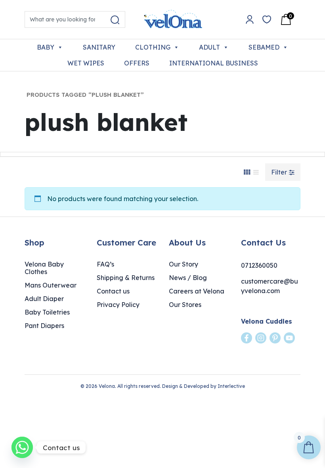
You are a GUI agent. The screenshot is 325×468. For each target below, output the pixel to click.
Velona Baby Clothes (44, 268)
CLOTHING (152, 47)
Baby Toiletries (47, 312)
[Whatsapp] (22, 447)
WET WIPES (85, 63)
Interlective (231, 386)
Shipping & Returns (126, 278)
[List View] (256, 172)
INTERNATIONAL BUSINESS (213, 63)
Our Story (183, 264)
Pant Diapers (44, 326)
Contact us (113, 291)
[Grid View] (247, 172)
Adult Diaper (44, 299)
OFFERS (136, 63)
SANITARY (99, 47)
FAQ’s (105, 264)
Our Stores (185, 305)
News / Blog (188, 278)
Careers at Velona (196, 291)
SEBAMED (264, 47)
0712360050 (259, 265)
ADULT (209, 47)
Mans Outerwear (50, 285)
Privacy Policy (118, 305)
